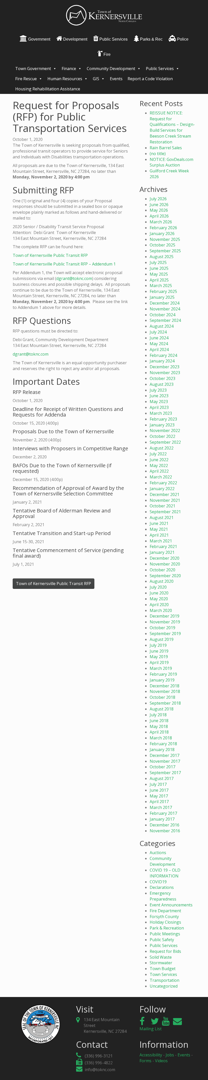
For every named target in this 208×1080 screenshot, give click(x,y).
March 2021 (161, 541)
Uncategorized (164, 986)
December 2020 (164, 558)
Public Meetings (165, 934)
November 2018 (165, 691)
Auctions (158, 852)
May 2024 (159, 343)
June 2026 (159, 204)
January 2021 (162, 552)
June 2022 (159, 459)
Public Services (160, 68)
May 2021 (159, 529)
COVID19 (158, 882)
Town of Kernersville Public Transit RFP (50, 255)
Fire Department (165, 910)
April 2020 (159, 604)
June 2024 (159, 338)
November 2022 (165, 430)
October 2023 (162, 378)
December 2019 (164, 616)
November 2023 (165, 372)
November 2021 (165, 500)
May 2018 (159, 726)
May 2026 (159, 210)
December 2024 (164, 303)
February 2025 (163, 291)
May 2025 (159, 274)
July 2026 (158, 199)
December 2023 (164, 367)
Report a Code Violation (150, 78)
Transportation (164, 980)
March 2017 (161, 807)
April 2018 (159, 732)
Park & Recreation (167, 928)
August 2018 (162, 709)
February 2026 (163, 227)
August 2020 (162, 581)
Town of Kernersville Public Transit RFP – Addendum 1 (64, 264)
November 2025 (165, 239)
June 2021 (159, 523)
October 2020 (162, 570)
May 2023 (159, 401)
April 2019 (159, 662)
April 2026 (159, 216)
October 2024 (162, 315)
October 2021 (162, 506)
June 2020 (159, 593)
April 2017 (159, 801)
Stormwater (161, 963)
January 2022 (162, 488)
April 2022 (159, 471)
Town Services (163, 974)
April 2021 (159, 535)
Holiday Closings (165, 922)
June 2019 (159, 651)
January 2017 (162, 819)
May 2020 (159, 599)
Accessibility (151, 1055)
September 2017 (165, 772)
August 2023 (162, 384)
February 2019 (163, 674)
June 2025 (159, 268)
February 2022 (163, 483)
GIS (96, 78)
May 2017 (159, 796)
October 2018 (162, 697)
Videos (161, 1061)
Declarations (162, 887)
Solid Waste (161, 957)
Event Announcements (171, 905)
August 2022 (162, 448)
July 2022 (158, 454)
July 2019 (158, 645)
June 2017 (159, 790)
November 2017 (165, 761)
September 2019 (165, 633)
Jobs (170, 1055)
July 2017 (158, 784)
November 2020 (165, 564)
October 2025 (162, 245)
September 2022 (165, 442)
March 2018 (161, 738)
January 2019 (162, 680)
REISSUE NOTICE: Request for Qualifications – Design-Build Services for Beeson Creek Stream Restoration (172, 127)
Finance (69, 68)
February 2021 (163, 546)
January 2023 (162, 425)
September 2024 (165, 320)
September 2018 (165, 703)
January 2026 (162, 233)
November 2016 (165, 831)
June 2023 (159, 395)
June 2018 (159, 720)
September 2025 (165, 251)
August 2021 (162, 517)
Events (116, 78)
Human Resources (64, 78)
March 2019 (161, 668)
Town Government (33, 68)
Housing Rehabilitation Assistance (47, 89)
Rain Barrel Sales (166, 148)
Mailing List (151, 1029)
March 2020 (161, 610)
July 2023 (158, 390)
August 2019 (162, 639)
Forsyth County (164, 916)
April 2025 (159, 280)
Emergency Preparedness (163, 896)
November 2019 (165, 622)
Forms (145, 1061)
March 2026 (161, 222)
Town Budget (163, 968)
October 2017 (162, 767)
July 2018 (158, 715)
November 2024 (165, 309)
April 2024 (159, 349)
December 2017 (164, 755)
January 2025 (162, 297)
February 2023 (163, 419)
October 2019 (162, 627)
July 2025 (158, 262)
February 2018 (163, 743)
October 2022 (162, 436)
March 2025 (161, 285)
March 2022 (161, 477)
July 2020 (158, 587)
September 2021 (165, 511)
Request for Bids (165, 951)
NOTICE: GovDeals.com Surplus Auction (171, 162)
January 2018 (162, 749)
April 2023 (159, 407)
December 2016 (164, 825)
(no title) (158, 153)
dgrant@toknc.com (74, 278)
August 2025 (162, 256)
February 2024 (163, 355)
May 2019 (159, 656)
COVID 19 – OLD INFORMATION (165, 873)
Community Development (111, 68)
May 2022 (159, 465)
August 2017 (162, 778)
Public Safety (162, 939)
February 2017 (163, 813)
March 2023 (161, 413)
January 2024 (162, 361)
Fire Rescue (26, 78)
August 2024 (162, 326)
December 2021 (164, 494)
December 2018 (164, 686)
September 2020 (165, 575)
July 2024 (158, 332)
